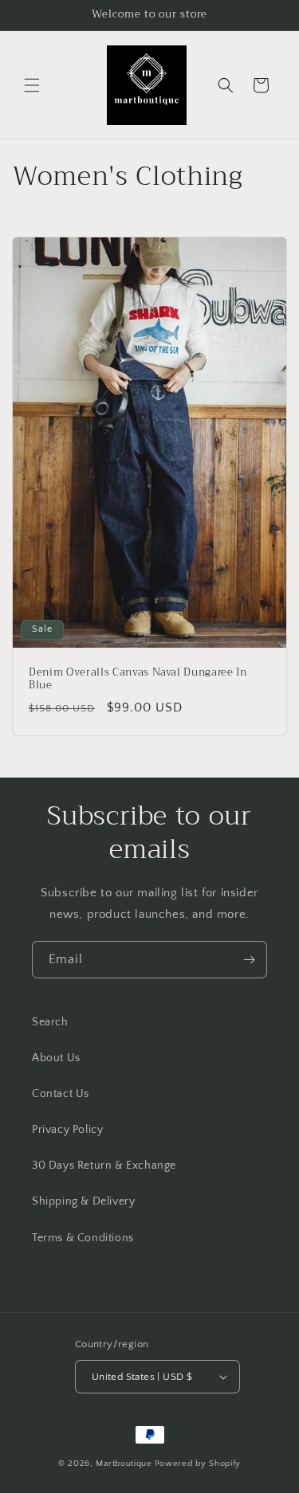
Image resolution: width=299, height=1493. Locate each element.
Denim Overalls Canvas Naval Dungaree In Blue (138, 679)
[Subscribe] (248, 959)
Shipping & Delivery (83, 1201)
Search (50, 1022)
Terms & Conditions (83, 1238)
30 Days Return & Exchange (104, 1165)
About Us (56, 1058)
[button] (31, 85)
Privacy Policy (67, 1129)
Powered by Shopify (198, 1463)
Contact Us (60, 1093)
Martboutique (123, 1463)
